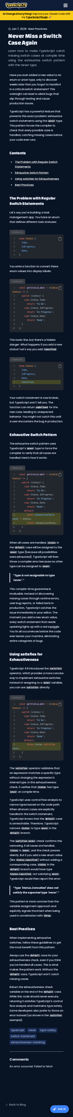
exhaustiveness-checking (28, 1042)
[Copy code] (60, 239)
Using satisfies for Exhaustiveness (37, 179)
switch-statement (23, 1036)
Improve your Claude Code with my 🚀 (36, 15)
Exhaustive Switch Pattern (32, 173)
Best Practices (24, 185)
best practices (37, 29)
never (32, 1030)
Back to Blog (17, 1105)
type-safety (48, 1030)
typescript (17, 1030)
